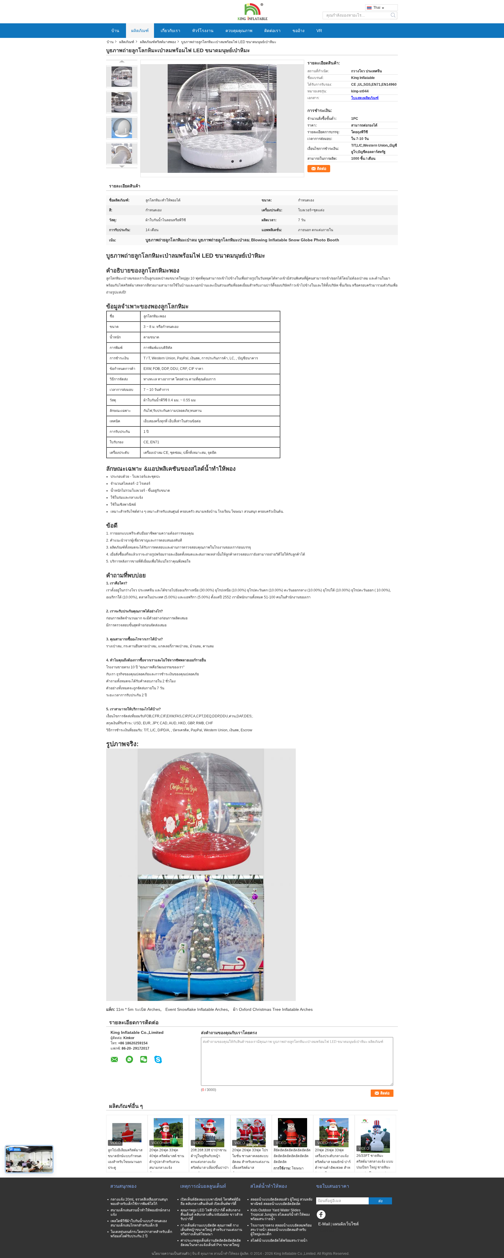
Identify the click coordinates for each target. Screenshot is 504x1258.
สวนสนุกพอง (123, 1186)
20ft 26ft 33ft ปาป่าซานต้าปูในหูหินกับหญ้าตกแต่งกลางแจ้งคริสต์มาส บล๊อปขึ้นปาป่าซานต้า (210, 1162)
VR (319, 30)
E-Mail (324, 1224)
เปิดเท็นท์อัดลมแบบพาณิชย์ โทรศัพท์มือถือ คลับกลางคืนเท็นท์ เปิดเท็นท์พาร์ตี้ (210, 1201)
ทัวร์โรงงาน (203, 30)
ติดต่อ (321, 168)
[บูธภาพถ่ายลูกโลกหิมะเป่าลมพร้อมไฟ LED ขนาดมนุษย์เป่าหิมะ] (121, 76)
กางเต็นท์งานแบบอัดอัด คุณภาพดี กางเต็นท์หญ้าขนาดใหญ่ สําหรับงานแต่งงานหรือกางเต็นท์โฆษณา (211, 1229)
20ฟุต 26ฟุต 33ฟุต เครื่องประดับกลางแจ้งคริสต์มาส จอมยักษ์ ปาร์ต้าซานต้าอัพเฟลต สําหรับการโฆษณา (333, 1162)
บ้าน (115, 30)
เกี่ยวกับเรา (170, 30)
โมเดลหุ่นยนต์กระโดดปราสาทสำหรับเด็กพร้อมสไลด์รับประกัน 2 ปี (141, 1234)
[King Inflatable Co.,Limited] (252, 11)
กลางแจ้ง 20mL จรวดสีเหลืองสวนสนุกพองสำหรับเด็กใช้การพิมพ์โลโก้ (139, 1201)
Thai (376, 8)
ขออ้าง (298, 30)
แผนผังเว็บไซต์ (345, 1224)
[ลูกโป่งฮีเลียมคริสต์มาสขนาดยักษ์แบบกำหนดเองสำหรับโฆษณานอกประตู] (126, 1132)
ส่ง (380, 1201)
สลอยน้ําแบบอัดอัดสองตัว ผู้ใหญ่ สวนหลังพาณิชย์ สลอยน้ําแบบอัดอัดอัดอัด (281, 1201)
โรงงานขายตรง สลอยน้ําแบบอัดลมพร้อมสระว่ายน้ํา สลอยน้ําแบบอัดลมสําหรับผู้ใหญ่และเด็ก (281, 1229)
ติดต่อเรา (272, 30)
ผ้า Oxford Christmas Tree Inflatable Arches (273, 1009)
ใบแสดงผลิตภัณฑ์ (365, 98)
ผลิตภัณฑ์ (140, 30)
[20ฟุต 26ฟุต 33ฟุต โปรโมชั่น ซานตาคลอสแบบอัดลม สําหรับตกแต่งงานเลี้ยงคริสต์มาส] (251, 1132)
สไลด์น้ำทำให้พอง (268, 1186)
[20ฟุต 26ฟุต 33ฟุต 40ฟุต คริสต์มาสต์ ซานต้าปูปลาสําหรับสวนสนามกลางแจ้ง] (168, 1132)
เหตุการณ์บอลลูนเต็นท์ (203, 1186)
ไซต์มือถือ (327, 1231)
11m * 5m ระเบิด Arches (138, 1009)
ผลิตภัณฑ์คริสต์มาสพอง (158, 42)
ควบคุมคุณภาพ (238, 30)
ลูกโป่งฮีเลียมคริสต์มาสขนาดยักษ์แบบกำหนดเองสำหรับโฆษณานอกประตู (125, 1159)
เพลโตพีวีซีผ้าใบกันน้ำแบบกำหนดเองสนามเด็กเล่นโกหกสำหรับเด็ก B (139, 1223)
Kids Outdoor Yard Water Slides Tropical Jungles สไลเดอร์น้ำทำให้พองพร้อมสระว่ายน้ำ (280, 1214)
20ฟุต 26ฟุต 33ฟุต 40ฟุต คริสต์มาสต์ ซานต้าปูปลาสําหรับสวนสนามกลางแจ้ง (166, 1159)
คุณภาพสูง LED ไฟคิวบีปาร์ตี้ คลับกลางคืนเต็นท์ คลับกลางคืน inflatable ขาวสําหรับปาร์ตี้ (212, 1214)
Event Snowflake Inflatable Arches (196, 1009)
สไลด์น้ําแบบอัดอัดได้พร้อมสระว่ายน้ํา (279, 1240)
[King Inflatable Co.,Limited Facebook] (322, 1216)
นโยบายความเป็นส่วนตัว (171, 1254)
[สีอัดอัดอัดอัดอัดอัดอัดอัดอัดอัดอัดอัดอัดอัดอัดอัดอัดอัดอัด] (292, 1132)
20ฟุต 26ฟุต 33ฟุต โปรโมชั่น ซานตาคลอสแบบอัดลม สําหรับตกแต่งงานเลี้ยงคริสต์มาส (250, 1159)
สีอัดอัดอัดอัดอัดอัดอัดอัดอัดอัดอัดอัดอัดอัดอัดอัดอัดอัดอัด (292, 1156)
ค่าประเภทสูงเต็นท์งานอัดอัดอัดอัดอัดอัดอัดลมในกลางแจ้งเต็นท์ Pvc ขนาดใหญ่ (211, 1242)
